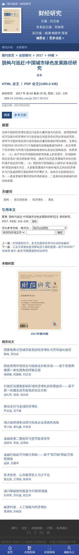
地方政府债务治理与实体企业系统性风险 (31, 422)
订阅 (49, 528)
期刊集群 (12, 3)
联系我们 (62, 528)
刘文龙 (27, 374)
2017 (39, 55)
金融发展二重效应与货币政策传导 (27, 438)
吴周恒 (24, 442)
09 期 (43, 93)
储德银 (8, 374)
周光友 (15, 354)
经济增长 (37, 199)
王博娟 (17, 479)
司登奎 (27, 426)
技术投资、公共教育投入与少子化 (27, 475)
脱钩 (6, 199)
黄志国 (8, 479)
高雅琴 (15, 463)
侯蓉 (16, 394)
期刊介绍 (7, 47)
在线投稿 (36, 528)
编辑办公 (69, 552)
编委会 (40, 38)
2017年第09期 (39, 333)
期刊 (14, 528)
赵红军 (8, 394)
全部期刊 (21, 47)
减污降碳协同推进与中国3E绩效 (26, 491)
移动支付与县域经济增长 (21, 406)
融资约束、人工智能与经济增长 (25, 507)
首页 (10, 552)
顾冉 (6, 354)
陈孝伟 (27, 479)
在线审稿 (49, 552)
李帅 (16, 442)
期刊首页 (8, 55)
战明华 (8, 442)
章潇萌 (8, 511)
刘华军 (8, 495)
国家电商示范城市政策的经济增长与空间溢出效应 (37, 349)
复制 (34, 221)
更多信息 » (56, 38)
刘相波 (17, 511)
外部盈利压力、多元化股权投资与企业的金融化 (41, 243)
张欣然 (24, 394)
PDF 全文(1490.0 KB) (41, 84)
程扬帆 (17, 374)
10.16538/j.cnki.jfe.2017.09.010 (29, 98)
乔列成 (17, 495)
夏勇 (39, 75)
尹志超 (8, 410)
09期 (51, 55)
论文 (24, 528)
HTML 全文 (10, 84)
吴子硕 (17, 410)
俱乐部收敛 (20, 199)
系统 (50, 199)
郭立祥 (27, 495)
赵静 (6, 463)
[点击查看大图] (39, 300)
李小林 (8, 426)
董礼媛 (17, 426)
